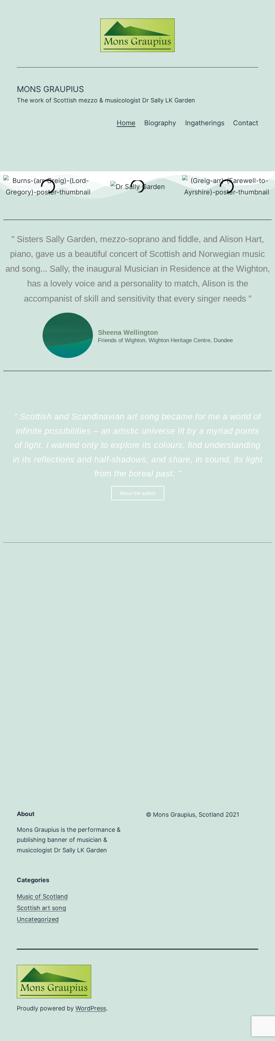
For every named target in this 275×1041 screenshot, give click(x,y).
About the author (138, 493)
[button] (10, 186)
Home (126, 123)
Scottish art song (41, 907)
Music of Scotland (42, 896)
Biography (160, 123)
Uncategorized (38, 919)
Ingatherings (204, 123)
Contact (245, 123)
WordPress (90, 1008)
